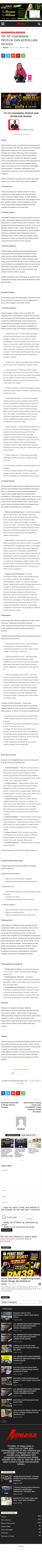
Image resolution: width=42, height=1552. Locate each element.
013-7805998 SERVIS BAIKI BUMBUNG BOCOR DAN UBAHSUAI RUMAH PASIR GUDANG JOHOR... (27, 1358)
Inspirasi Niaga (20, 32)
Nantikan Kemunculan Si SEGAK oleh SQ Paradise (10, 1104)
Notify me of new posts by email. (19, 1227)
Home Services (6, 1520)
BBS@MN (5, 47)
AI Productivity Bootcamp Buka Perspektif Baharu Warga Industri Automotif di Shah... (26, 1369)
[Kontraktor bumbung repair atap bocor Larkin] (6, 1403)
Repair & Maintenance (8, 1523)
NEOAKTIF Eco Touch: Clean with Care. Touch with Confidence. (33, 1150)
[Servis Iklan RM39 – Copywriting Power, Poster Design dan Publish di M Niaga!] (21, 1263)
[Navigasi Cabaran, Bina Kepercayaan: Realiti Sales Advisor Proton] (6, 1316)
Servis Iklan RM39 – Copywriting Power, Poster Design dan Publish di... (21, 1280)
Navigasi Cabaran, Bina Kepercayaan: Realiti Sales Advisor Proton (26, 1315)
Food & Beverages (7, 1529)
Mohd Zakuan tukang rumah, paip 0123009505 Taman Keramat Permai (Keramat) (32, 1107)
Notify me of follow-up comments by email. (20, 1223)
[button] (38, 24)
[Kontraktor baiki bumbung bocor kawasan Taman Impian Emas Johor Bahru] (6, 1381)
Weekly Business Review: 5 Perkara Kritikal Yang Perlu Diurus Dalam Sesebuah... (26, 1478)
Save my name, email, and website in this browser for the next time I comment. (21, 1208)
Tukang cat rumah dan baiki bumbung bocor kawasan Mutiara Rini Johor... (26, 1348)
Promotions (4, 1533)
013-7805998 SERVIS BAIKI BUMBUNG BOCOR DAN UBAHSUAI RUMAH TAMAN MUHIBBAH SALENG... (26, 1391)
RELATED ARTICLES (13, 1135)
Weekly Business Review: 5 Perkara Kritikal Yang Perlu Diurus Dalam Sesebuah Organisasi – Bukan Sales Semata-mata (7, 1152)
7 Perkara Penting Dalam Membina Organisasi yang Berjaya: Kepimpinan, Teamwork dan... (26, 1489)
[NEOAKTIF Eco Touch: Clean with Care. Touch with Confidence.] (34, 1143)
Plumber (3, 1517)
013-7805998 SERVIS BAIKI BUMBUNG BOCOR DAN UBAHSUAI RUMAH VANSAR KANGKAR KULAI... (26, 1326)
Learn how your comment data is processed (15, 1240)
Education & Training (11, 28)
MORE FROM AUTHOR (28, 1135)
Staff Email (21, 1546)
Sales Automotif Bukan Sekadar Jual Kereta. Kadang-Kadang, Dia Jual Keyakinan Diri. (27, 1412)
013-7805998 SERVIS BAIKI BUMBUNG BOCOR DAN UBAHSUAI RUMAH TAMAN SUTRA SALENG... (26, 1337)
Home (2, 28)
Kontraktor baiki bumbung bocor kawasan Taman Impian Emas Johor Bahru (27, 1380)
